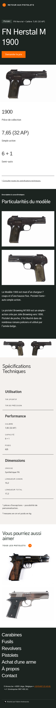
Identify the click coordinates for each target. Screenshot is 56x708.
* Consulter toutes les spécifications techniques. (21, 181)
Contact (9, 675)
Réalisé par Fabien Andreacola (18, 702)
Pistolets (10, 655)
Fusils (7, 641)
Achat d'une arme (19, 661)
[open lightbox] (14, 348)
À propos (10, 668)
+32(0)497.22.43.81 (42, 686)
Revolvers (11, 648)
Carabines (12, 634)
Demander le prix (13, 54)
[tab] (27, 382)
